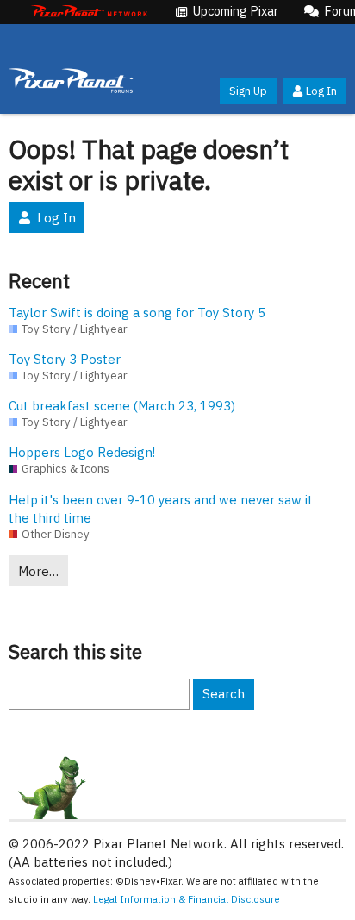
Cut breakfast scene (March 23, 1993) (122, 405)
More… (38, 571)
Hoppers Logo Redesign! (82, 452)
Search (223, 693)
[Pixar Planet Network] (89, 12)
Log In (321, 91)
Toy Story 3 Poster (65, 359)
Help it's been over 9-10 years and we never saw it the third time (161, 508)
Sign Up (248, 91)
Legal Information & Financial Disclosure (186, 898)
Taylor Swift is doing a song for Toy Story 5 (137, 312)
